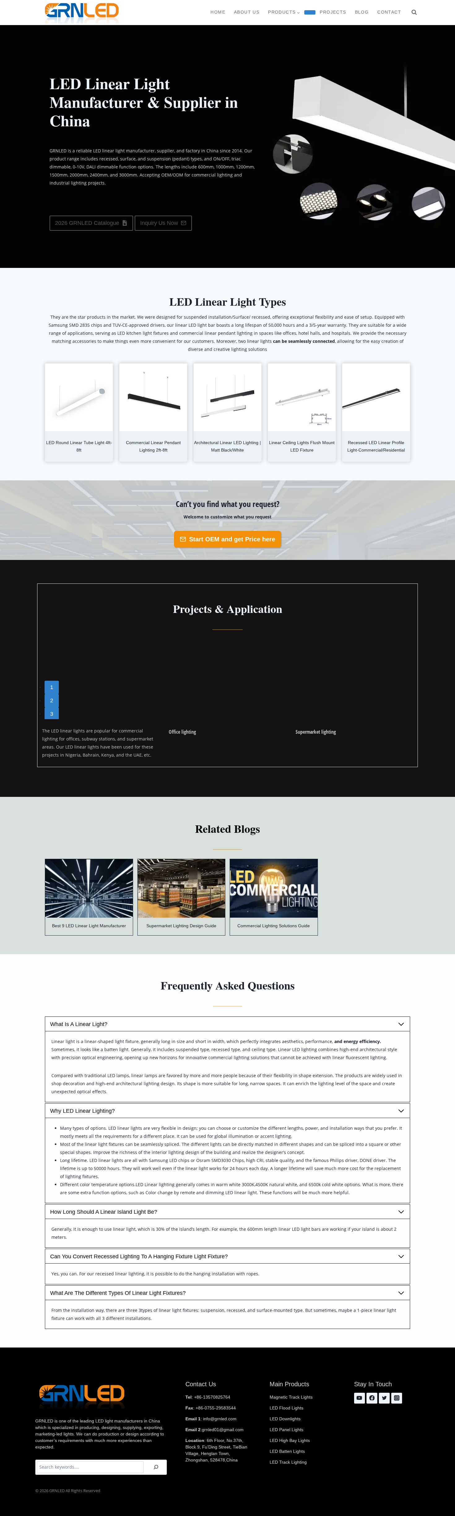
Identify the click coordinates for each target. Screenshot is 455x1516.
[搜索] (156, 1467)
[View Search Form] (414, 12)
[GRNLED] (81, 12)
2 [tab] (51, 700)
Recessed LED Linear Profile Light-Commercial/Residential (376, 446)
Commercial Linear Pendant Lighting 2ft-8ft (153, 446)
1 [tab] (51, 687)
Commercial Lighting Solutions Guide (273, 925)
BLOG (362, 12)
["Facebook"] (371, 1398)
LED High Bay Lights (290, 1440)
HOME (217, 12)
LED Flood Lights (286, 1407)
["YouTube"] (359, 1398)
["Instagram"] (396, 1398)
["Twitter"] (384, 1398)
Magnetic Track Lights (291, 1397)
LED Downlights (285, 1418)
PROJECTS (333, 12)
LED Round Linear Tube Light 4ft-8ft (79, 446)
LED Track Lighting (288, 1462)
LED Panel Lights (286, 1429)
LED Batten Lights (287, 1451)
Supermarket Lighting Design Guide (181, 925)
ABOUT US (246, 12)
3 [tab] (51, 714)
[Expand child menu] (309, 12)
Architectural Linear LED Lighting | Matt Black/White (227, 446)
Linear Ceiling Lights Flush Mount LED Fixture (302, 446)
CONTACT (389, 12)
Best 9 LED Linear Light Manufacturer (89, 925)
